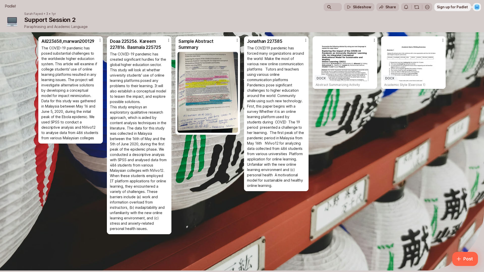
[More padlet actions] (427, 7)
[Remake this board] (417, 7)
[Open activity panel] (406, 7)
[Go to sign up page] (477, 7)
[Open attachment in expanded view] (207, 92)
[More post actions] (100, 40)
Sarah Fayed (33, 14)
